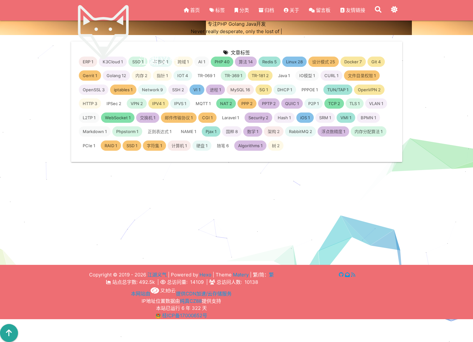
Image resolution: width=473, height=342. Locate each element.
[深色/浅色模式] (394, 10)
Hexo (205, 275)
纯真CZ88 (191, 301)
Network (134, 274)
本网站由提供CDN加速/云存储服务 (181, 294)
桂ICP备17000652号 (184, 315)
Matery (241, 275)
